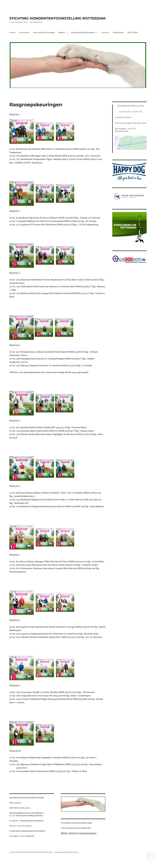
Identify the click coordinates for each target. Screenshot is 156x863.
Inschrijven (24, 32)
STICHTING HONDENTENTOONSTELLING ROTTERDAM (57, 18)
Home (12, 32)
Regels (61, 32)
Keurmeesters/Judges (44, 32)
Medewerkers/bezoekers (83, 32)
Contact (105, 32)
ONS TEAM (132, 32)
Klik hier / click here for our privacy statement (78, 833)
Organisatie (118, 32)
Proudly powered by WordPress (67, 852)
